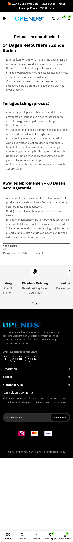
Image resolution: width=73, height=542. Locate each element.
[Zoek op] (53, 18)
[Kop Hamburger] (4, 19)
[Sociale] (5, 359)
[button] (63, 18)
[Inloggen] (58, 18)
